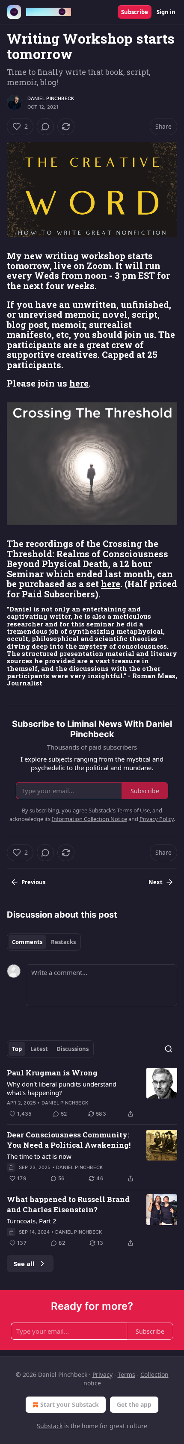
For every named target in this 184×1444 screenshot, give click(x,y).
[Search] (168, 1048)
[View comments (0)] (45, 126)
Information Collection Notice (89, 819)
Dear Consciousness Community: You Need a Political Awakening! (69, 1140)
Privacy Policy (156, 819)
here (79, 383)
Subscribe (134, 12)
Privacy (102, 1374)
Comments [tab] (27, 942)
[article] (92, 1093)
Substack (49, 1426)
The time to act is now (39, 1156)
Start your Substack (69, 1404)
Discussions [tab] (72, 1049)
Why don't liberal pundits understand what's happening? (61, 1088)
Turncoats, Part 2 (31, 1221)
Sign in (166, 12)
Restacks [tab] (63, 942)
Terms (126, 1374)
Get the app (134, 1404)
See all (24, 1263)
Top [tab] (17, 1049)
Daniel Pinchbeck (50, 98)
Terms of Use (133, 810)
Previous (33, 882)
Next (155, 882)
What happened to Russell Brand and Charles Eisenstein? (68, 1204)
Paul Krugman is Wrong (52, 1073)
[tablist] (44, 942)
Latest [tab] (39, 1049)
